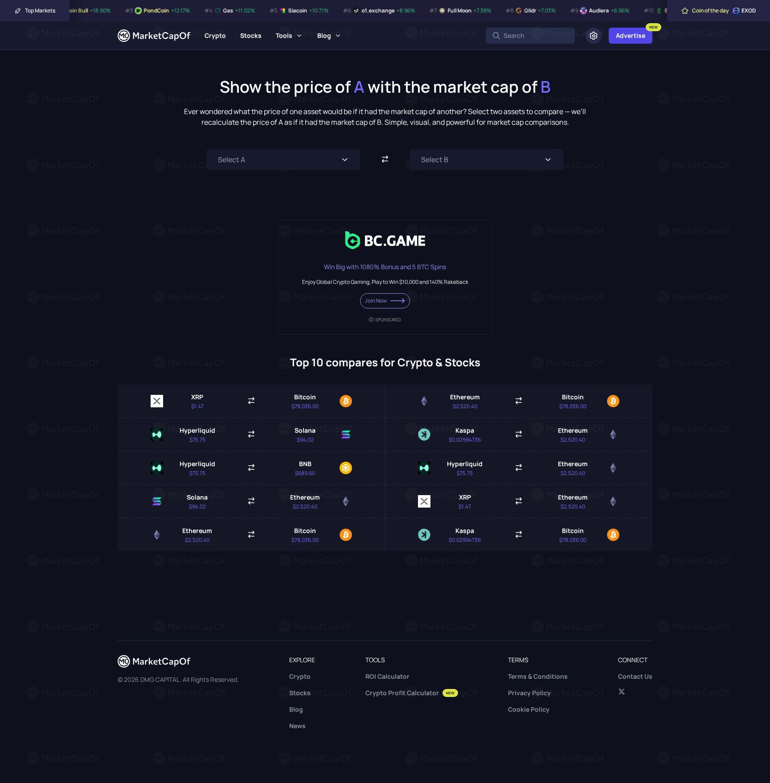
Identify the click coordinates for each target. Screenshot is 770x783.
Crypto (215, 35)
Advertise (630, 35)
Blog (324, 35)
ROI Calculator (387, 676)
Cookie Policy (528, 709)
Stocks (251, 35)
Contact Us (635, 676)
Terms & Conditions (538, 676)
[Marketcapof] (154, 35)
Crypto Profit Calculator (410, 693)
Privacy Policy (529, 693)
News (297, 726)
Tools (284, 35)
